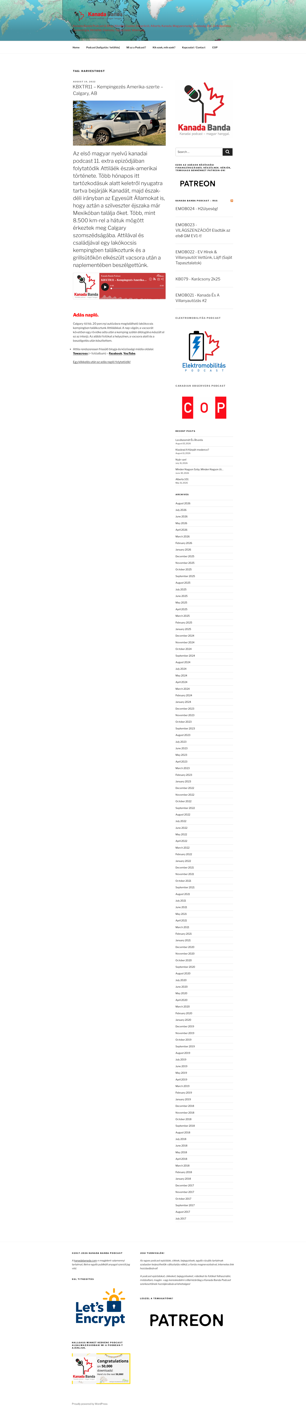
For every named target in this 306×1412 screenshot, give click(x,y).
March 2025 (182, 615)
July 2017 (180, 1218)
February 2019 (183, 1092)
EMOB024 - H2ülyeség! (196, 208)
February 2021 (183, 933)
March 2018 (182, 1165)
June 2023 (181, 748)
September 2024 (185, 655)
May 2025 (181, 602)
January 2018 (183, 1178)
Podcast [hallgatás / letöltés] (103, 47)
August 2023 (182, 734)
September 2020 (185, 966)
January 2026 (183, 549)
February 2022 (183, 854)
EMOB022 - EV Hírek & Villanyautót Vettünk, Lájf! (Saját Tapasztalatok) (203, 257)
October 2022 (183, 801)
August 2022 (182, 814)
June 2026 (181, 516)
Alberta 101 (182, 479)
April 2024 (181, 682)
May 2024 (181, 675)
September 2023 (185, 728)
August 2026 (182, 503)
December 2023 (184, 708)
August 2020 (183, 973)
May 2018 (181, 1152)
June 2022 (181, 827)
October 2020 (183, 960)
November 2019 (184, 1033)
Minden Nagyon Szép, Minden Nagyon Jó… (199, 469)
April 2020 (181, 999)
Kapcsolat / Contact (193, 47)
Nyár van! (180, 459)
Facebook (115, 353)
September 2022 (185, 807)
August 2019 (182, 1052)
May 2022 (181, 834)
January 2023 (183, 781)
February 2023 (183, 774)
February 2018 (183, 1172)
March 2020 (182, 1006)
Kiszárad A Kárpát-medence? (192, 449)
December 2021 (184, 867)
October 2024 (183, 648)
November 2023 (184, 715)
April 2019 (181, 1079)
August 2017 (182, 1211)
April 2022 (181, 840)
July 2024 (180, 668)
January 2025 (183, 629)
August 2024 (182, 662)
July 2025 (180, 589)
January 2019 (183, 1099)
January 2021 (183, 940)
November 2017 (184, 1191)
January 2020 (183, 1019)
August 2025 (182, 582)
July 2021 (180, 900)
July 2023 (180, 741)
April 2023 (181, 761)
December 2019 (184, 1026)
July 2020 (181, 980)
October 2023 (183, 721)
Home (76, 47)
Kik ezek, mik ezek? (164, 47)
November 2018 (184, 1112)
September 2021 (185, 887)
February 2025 (183, 622)
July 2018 (180, 1138)
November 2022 (184, 794)
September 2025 (185, 576)
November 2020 (185, 953)
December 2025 (184, 556)
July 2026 (180, 509)
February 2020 (183, 1013)
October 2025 (183, 569)
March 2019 (182, 1086)
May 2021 (181, 913)
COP (215, 47)
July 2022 (180, 821)
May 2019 (181, 1072)
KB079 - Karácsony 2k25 (197, 279)
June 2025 (181, 595)
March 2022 (182, 847)
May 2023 (181, 754)
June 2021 (181, 907)
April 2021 (181, 920)
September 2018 (185, 1125)
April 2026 (181, 529)
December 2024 (184, 635)
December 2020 (184, 946)
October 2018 (183, 1119)
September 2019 (185, 1046)
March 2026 (182, 536)
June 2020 (181, 986)
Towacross (80, 353)
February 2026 (183, 542)
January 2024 (183, 701)
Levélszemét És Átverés (189, 439)
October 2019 (183, 1039)
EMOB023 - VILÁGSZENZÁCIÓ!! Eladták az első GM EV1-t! (202, 230)
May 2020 (181, 993)
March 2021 (182, 927)
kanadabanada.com (85, 1260)
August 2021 (182, 894)
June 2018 (181, 1145)
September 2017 (185, 1205)
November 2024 (184, 642)
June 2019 (181, 1066)
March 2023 (182, 768)
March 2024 (182, 688)
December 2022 (184, 787)
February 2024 (183, 695)
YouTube (129, 353)
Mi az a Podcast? (136, 47)
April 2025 (181, 609)
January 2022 (183, 860)
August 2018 (182, 1132)
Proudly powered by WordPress (89, 1403)
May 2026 (181, 523)
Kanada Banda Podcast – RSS (196, 200)
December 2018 (184, 1105)
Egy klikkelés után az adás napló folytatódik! (102, 362)
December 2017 (184, 1185)
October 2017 (183, 1198)
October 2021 (183, 880)
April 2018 (181, 1158)
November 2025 (184, 562)
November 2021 (184, 874)
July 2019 (180, 1059)
